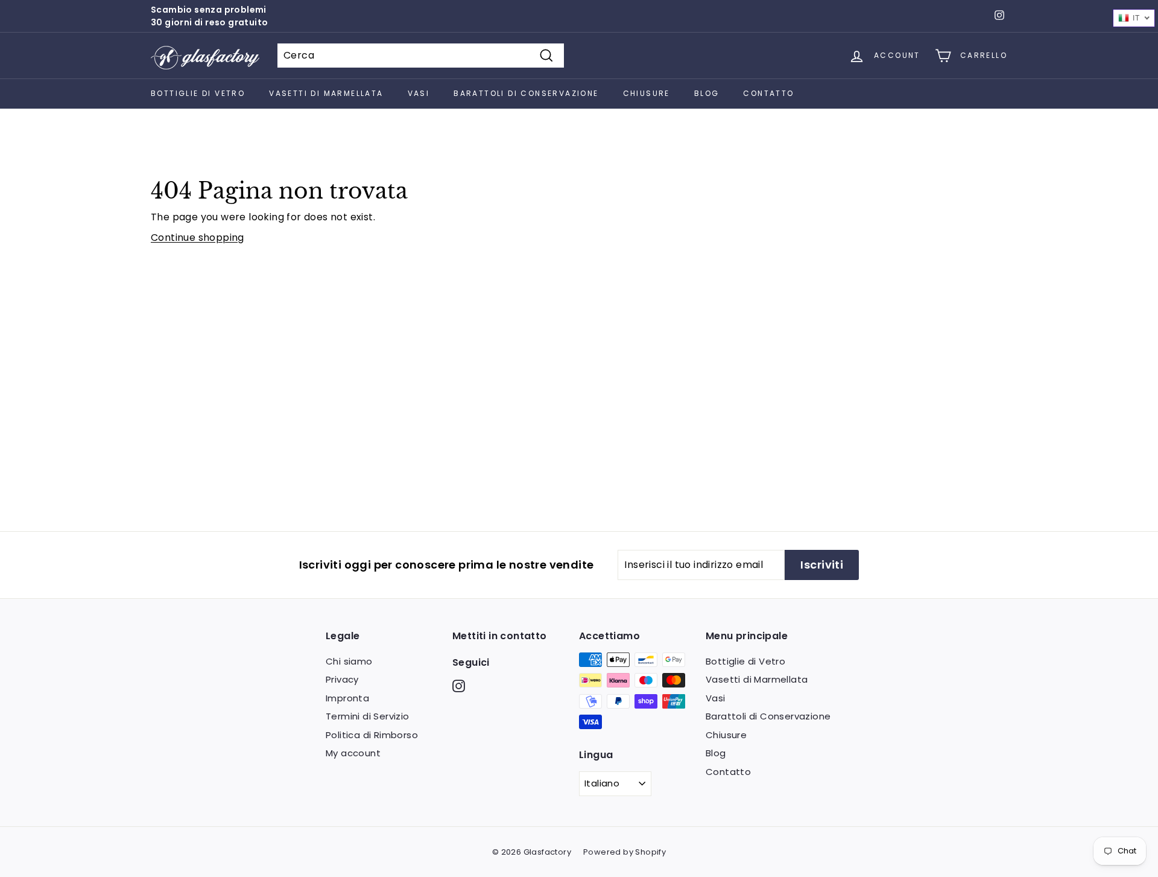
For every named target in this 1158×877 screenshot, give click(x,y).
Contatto (768, 93)
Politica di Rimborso (372, 735)
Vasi (419, 93)
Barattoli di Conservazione (526, 93)
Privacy (342, 679)
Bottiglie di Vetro (198, 93)
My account (353, 753)
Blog (707, 93)
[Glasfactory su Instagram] (458, 686)
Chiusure (646, 93)
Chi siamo (349, 661)
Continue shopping (197, 237)
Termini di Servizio (368, 716)
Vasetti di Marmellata (326, 93)
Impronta (347, 698)
